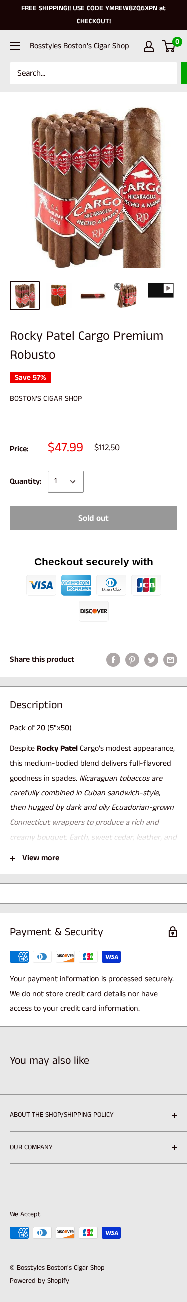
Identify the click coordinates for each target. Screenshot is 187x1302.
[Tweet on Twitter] (151, 659)
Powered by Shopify (39, 1281)
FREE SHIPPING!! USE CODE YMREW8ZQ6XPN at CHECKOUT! (93, 14)
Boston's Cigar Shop (46, 398)
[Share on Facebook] (113, 659)
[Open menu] (15, 46)
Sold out (93, 518)
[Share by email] (170, 659)
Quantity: (26, 481)
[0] (169, 46)
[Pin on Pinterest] (132, 659)
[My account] (149, 46)
